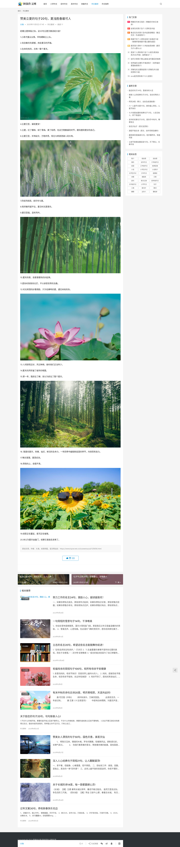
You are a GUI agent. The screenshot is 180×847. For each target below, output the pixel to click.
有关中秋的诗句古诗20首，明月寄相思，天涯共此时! (81, 692)
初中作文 (64, 4)
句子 (155, 184)
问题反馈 (52, 840)
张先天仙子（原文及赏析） (139, 126)
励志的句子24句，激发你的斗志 (141, 90)
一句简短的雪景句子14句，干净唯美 (72, 621)
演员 (132, 162)
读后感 (155, 158)
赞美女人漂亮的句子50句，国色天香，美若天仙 (79, 737)
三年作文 (144, 173)
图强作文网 (37, 840)
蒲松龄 (155, 192)
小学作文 (53, 4)
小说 (132, 169)
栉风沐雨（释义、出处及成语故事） (142, 101)
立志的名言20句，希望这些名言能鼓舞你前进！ (79, 645)
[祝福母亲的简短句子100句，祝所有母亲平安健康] (35, 676)
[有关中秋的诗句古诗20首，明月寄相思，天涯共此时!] (35, 700)
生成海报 (94, 843)
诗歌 (132, 177)
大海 (22, 24)
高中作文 (74, 4)
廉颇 (132, 192)
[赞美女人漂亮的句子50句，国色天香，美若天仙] (35, 744)
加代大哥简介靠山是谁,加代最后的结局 (145, 59)
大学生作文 (132, 173)
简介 (132, 158)
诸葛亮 (144, 177)
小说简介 (155, 169)
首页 (45, 4)
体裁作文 (84, 4)
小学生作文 (144, 169)
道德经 (155, 173)
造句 (132, 181)
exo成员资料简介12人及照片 (142, 76)
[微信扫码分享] (102, 843)
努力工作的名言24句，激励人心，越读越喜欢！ (79, 597)
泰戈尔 (144, 188)
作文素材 (94, 4)
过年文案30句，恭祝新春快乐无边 (39, 808)
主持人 (144, 192)
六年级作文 (155, 162)
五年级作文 (132, 184)
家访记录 (144, 181)
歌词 (155, 188)
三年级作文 (144, 166)
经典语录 (155, 166)
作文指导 (105, 4)
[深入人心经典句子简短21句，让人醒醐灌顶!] (35, 768)
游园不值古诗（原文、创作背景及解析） (144, 131)
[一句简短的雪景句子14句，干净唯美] (35, 628)
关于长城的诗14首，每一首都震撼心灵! (74, 784)
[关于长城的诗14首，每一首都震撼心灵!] (35, 792)
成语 (132, 166)
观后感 (144, 158)
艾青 (155, 177)
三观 (132, 188)
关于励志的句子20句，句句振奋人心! (40, 716)
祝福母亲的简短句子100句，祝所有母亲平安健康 (79, 668)
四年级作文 (155, 181)
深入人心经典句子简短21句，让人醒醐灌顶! (76, 760)
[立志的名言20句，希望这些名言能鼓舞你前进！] (35, 652)
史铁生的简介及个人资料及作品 (143, 28)
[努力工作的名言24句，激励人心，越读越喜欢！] (35, 605)
